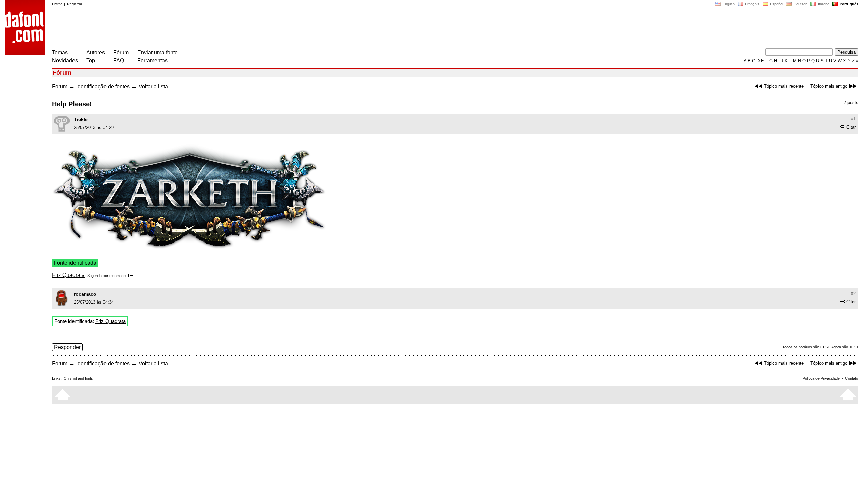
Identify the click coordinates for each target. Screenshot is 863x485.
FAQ (118, 60)
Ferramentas (152, 60)
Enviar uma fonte (157, 52)
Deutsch (800, 4)
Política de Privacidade (821, 378)
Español (776, 4)
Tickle (81, 119)
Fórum (121, 52)
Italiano (823, 4)
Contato (851, 378)
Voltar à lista (153, 86)
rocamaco (117, 275)
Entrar (57, 4)
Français (752, 4)
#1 (853, 118)
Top (90, 60)
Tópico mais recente (784, 86)
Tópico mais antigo (828, 86)
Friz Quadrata (68, 275)
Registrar (74, 4)
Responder (67, 347)
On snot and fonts (78, 378)
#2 (853, 293)
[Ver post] (132, 275)
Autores (95, 52)
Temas (60, 52)
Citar (851, 127)
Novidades (65, 60)
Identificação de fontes (103, 86)
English (728, 4)
